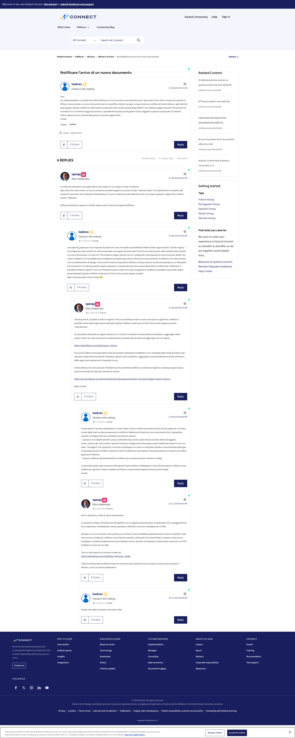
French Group (206, 199)
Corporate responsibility (207, 662)
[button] (64, 144)
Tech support (252, 662)
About (198, 650)
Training (250, 650)
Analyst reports (64, 650)
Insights (61, 656)
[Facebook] (15, 687)
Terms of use (84, 710)
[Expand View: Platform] (88, 27)
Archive (73, 124)
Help (214, 17)
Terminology (106, 650)
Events (249, 644)
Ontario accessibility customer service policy (182, 710)
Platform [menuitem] (81, 27)
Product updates (107, 668)
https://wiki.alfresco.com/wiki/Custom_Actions (95, 345)
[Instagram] (31, 687)
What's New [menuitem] (64, 27)
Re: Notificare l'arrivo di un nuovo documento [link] (138, 56)
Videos (103, 662)
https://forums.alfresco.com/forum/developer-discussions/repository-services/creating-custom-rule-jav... (122, 379)
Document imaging (157, 668)
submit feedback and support (77, 4)
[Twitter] (23, 687)
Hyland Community (196, 17)
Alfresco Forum (206, 90)
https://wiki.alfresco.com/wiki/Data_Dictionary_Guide (105, 556)
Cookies (72, 710)
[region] (147, 732)
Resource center (107, 644)
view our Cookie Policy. (134, 734)
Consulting (153, 656)
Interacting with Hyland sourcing (221, 710)
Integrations (63, 662)
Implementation (155, 644)
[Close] (290, 732)
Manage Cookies (215, 732)
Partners (199, 656)
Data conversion (155, 662)
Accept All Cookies (237, 732)
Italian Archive (76, 133)
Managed (152, 650)
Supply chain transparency (146, 710)
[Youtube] (46, 687)
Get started (50, 4)
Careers (199, 644)
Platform (79, 56)
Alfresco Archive (106, 56)
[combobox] (121, 40)
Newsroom (201, 668)
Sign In (226, 17)
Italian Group (206, 213)
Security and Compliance (105, 710)
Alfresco (91, 56)
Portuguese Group (209, 204)
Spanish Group (207, 209)
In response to (89, 241)
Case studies (63, 644)
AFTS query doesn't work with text (214, 101)
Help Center (205, 271)
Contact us (19, 665)
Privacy (62, 710)
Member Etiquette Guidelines (215, 266)
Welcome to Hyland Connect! (215, 262)
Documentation (253, 656)
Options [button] (232, 56)
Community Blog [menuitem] (105, 27)
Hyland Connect (64, 56)
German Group (207, 218)
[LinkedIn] (39, 687)
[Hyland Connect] (78, 17)
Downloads (105, 656)
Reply (180, 145)
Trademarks (125, 710)
